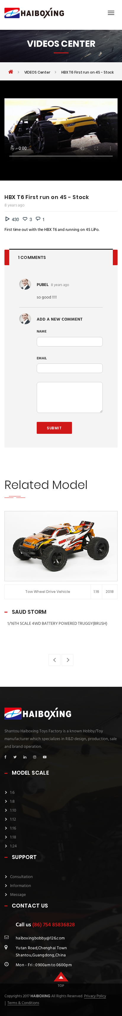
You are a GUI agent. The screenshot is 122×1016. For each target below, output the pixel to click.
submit (54, 428)
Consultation (21, 877)
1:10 (13, 810)
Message (18, 894)
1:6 (12, 792)
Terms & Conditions (23, 1003)
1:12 (13, 819)
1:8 (12, 801)
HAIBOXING (40, 996)
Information (20, 886)
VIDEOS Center (37, 72)
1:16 (13, 828)
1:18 (13, 837)
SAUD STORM (29, 612)
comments (32, 257)
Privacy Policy (95, 996)
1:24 (13, 846)
